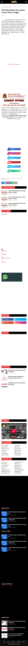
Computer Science (18, 465)
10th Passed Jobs (17, 453)
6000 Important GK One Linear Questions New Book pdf (16, 383)
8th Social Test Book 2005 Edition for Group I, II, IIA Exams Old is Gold (16, 377)
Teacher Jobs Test (5, 448)
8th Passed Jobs (17, 448)
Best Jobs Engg (4, 445)
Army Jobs (3, 451)
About (8, 641)
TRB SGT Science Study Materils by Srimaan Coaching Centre (17, 519)
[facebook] (7, 319)
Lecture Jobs (4, 462)
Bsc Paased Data (17, 473)
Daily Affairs (13, 178)
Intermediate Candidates (19, 469)
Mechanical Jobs (17, 466)
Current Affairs (7, 178)
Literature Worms (5, 258)
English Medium (19, 178)
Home (2, 6)
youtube (23, 641)
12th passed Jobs (4, 453)
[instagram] (20, 322)
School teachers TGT (5, 469)
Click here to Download (14, 64)
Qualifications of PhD (5, 471)
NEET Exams (16, 463)
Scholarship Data (17, 468)
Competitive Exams (18, 462)
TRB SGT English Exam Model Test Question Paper (17, 525)
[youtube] (7, 322)
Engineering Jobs (17, 471)
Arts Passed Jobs (5, 465)
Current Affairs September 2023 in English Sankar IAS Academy (17, 191)
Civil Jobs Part (17, 445)
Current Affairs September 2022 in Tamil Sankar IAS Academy (16, 204)
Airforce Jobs (4, 450)
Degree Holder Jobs (5, 473)
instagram (18, 641)
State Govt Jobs (4, 455)
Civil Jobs (3, 468)
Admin (4, 15)
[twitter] (20, 319)
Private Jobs (16, 447)
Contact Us (13, 641)
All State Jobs (17, 455)
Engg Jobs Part (4, 447)
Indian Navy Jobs (17, 450)
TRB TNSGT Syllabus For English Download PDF (16, 512)
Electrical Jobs (17, 451)
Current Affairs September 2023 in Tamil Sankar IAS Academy (16, 198)
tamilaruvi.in (4, 250)
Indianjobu (3, 254)
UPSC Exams (4, 463)
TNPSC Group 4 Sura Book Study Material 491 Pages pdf (16, 371)
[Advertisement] (14, 50)
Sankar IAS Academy (8, 6)
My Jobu (3, 262)
